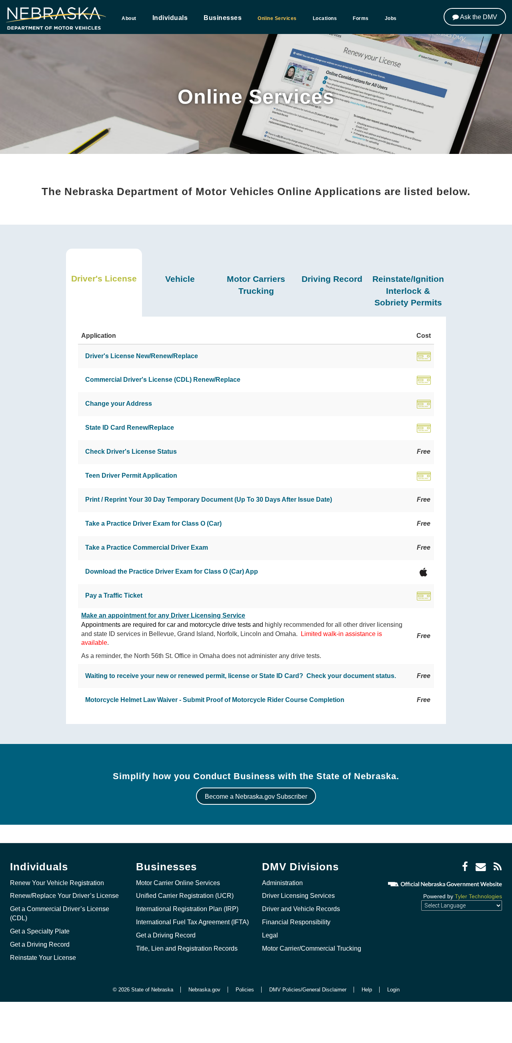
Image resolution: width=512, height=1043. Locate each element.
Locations (325, 18)
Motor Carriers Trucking (256, 284)
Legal (270, 935)
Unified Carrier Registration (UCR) (185, 895)
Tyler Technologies (478, 896)
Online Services (277, 18)
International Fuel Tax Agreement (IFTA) (192, 922)
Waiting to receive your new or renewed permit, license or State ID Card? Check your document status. (240, 675)
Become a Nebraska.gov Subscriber (256, 796)
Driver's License (104, 278)
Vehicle (180, 278)
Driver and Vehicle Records (301, 908)
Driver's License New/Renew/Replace (141, 356)
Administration (282, 882)
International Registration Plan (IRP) (187, 908)
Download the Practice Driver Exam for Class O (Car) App (171, 571)
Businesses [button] (223, 17)
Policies (245, 990)
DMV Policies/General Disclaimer (307, 990)
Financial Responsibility (296, 922)
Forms (361, 18)
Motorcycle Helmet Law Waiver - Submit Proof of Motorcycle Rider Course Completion (214, 699)
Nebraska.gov (204, 990)
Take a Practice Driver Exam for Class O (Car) (153, 523)
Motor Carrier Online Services (178, 882)
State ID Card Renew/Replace (129, 427)
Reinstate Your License (43, 957)
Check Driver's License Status (131, 451)
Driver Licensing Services (298, 895)
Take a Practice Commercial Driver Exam (146, 547)
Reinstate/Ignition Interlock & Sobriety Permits (408, 290)
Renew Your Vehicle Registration (57, 882)
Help (367, 990)
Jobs (391, 18)
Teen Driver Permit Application (131, 475)
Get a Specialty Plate (40, 931)
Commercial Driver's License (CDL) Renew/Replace (162, 379)
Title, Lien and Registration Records (187, 948)
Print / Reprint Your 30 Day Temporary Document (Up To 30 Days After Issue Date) (208, 499)
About (129, 18)
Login (393, 990)
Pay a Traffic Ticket (113, 595)
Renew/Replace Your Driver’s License (64, 895)
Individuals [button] (170, 17)
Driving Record (332, 278)
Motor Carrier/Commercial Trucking (311, 948)
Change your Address (118, 403)
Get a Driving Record (40, 944)
